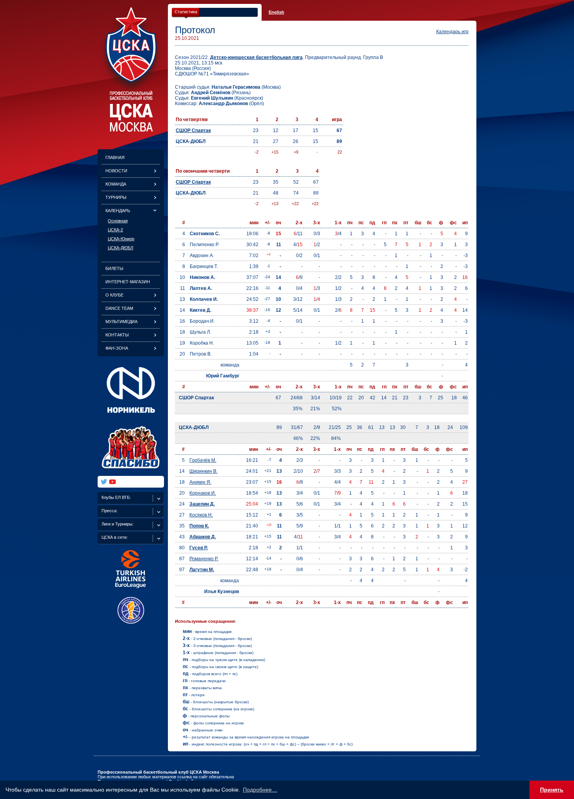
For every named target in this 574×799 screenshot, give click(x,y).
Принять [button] (551, 789)
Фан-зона (116, 348)
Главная (115, 157)
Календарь (117, 210)
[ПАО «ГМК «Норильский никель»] (131, 417)
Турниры (116, 197)
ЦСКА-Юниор (121, 238)
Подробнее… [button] (260, 789)
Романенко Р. (203, 558)
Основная (118, 220)
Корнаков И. (202, 493)
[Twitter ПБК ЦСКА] (103, 481)
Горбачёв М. (202, 460)
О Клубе (114, 295)
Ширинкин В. (203, 471)
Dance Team (119, 308)
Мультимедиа (121, 321)
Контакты (117, 334)
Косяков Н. (201, 515)
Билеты (114, 268)
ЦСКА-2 (115, 229)
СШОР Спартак (193, 130)
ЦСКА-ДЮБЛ (120, 247)
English (276, 12)
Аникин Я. (200, 482)
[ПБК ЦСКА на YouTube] (112, 481)
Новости (116, 170)
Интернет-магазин (127, 281)
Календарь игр (452, 31)
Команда (115, 184)
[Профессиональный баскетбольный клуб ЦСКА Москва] (131, 129)
